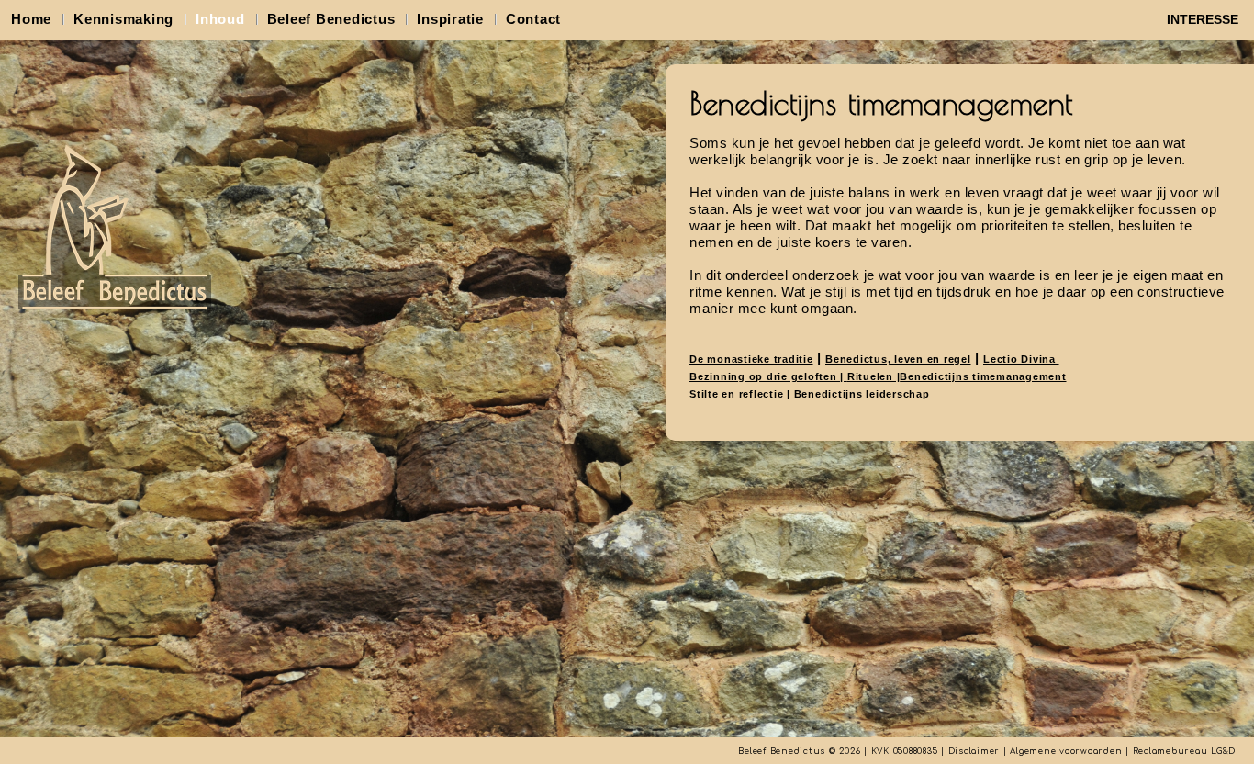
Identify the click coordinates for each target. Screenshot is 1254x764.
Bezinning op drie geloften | (768, 376)
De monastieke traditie (751, 359)
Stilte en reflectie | (741, 393)
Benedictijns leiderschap (862, 393)
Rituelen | (874, 376)
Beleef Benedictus (331, 19)
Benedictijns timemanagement (983, 376)
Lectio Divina (1021, 359)
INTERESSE (1202, 19)
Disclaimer (974, 751)
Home (31, 19)
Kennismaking (123, 19)
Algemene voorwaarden (1066, 751)
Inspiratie (450, 19)
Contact (533, 19)
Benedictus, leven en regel (898, 359)
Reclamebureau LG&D (1185, 751)
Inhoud (220, 19)
